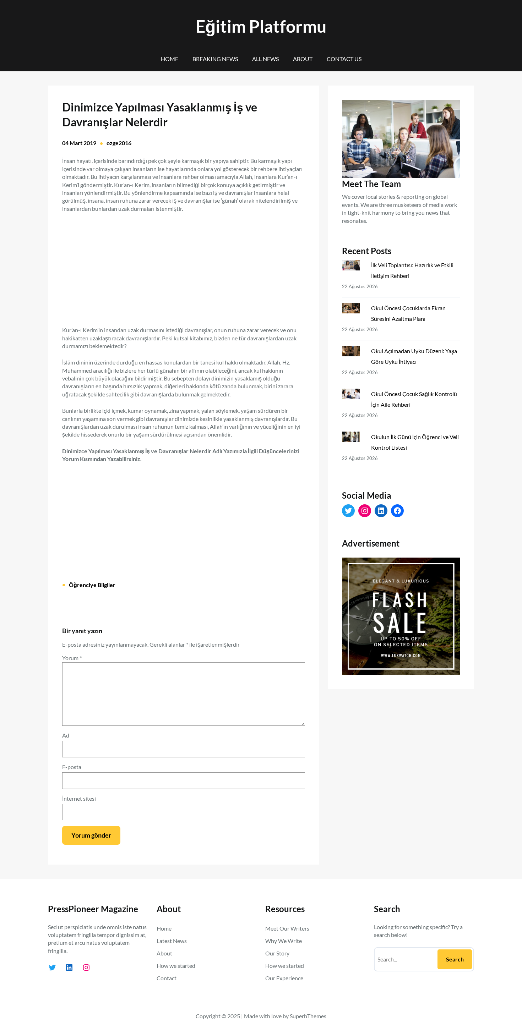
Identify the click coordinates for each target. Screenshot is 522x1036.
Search (455, 959)
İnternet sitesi (79, 798)
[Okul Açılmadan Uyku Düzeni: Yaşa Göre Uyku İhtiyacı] (353, 352)
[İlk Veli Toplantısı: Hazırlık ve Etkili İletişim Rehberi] (353, 266)
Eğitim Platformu (261, 26)
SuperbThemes (308, 1016)
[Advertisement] (183, 265)
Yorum (72, 657)
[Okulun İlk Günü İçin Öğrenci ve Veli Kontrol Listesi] (353, 438)
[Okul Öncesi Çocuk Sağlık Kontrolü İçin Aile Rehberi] (353, 395)
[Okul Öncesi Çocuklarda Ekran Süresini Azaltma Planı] (353, 309)
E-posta (71, 766)
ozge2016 (119, 142)
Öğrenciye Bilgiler (92, 584)
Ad (65, 735)
